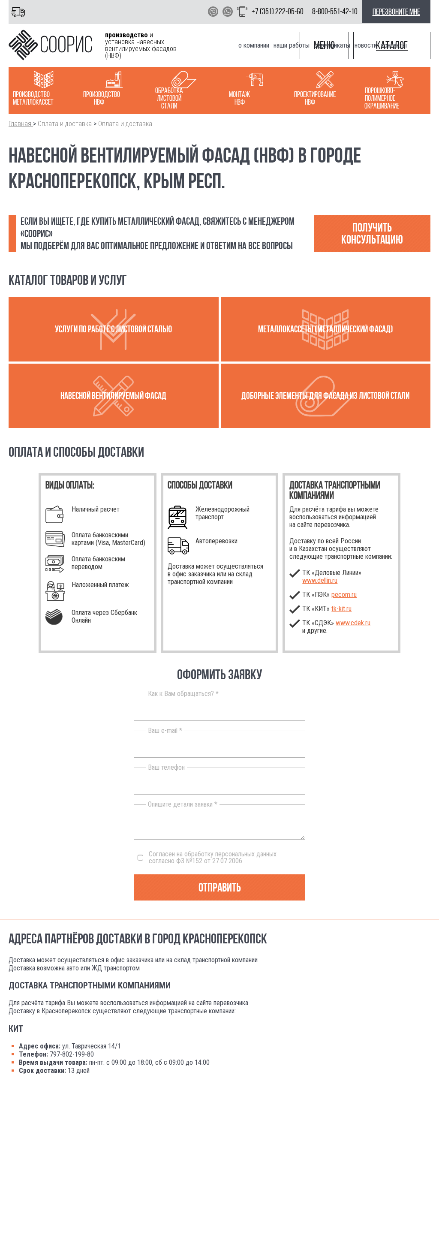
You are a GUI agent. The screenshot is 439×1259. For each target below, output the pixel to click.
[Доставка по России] (19, 12)
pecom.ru (344, 594)
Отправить (219, 887)
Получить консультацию (372, 233)
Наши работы (292, 45)
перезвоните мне (396, 11)
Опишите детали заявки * (182, 804)
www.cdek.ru (353, 623)
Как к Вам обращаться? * (183, 693)
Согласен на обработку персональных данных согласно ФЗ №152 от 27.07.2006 (213, 857)
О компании (253, 45)
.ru (341, 609)
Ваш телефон (166, 767)
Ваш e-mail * (165, 730)
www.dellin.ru (319, 580)
